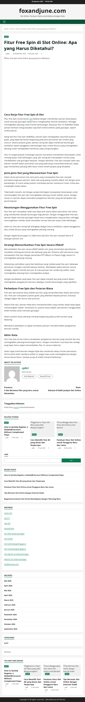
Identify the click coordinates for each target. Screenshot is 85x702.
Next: (64, 389)
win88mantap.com (11, 564)
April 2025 (8, 595)
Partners (7, 652)
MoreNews (50, 699)
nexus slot (8, 513)
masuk (16, 407)
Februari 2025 (9, 605)
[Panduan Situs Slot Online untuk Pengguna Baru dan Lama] (69, 429)
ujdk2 (8, 54)
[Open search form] (82, 22)
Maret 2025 (8, 600)
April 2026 (8, 586)
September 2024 (10, 629)
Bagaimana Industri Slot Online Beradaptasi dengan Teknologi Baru (32, 499)
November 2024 (10, 619)
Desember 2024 (10, 614)
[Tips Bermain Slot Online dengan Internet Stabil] (72, 670)
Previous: (21, 390)
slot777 (7, 518)
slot (31, 119)
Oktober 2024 (9, 624)
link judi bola (9, 528)
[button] (4, 22)
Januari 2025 (9, 610)
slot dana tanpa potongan (14, 533)
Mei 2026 (7, 581)
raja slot (7, 523)
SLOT (6, 37)
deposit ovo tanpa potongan (15, 559)
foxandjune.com (42, 10)
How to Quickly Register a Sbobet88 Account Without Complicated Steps (16, 431)
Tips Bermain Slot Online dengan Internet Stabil (24, 493)
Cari (6, 454)
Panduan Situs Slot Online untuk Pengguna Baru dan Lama (69, 442)
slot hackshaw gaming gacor (15, 544)
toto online (8, 539)
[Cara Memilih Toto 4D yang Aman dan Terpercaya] (42, 429)
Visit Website (29, 376)
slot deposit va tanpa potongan (16, 554)
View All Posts (45, 376)
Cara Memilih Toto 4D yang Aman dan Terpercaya (40, 442)
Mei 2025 (7, 590)
